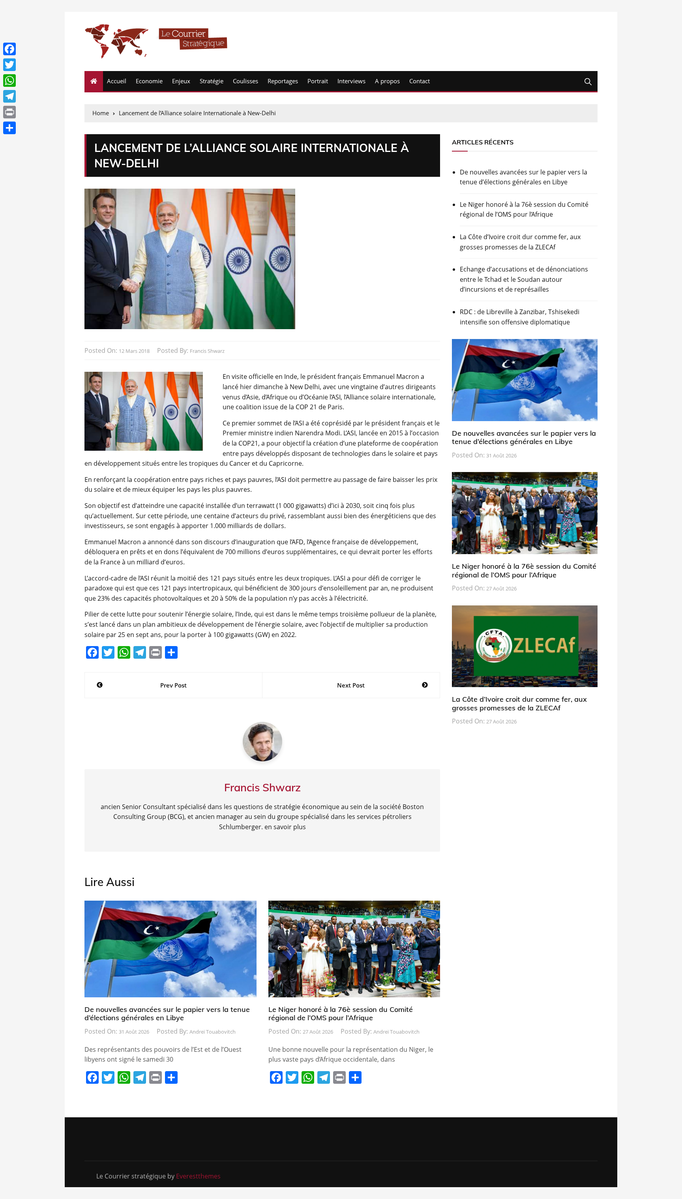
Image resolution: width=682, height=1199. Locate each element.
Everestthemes (198, 1176)
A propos (387, 81)
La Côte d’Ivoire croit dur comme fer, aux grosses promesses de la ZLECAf (520, 241)
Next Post (351, 685)
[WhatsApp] (9, 80)
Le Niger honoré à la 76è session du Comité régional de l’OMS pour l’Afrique (340, 1014)
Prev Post (173, 685)
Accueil (116, 81)
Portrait (317, 81)
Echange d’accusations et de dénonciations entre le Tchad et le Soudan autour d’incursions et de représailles (524, 279)
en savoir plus (285, 826)
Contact (419, 81)
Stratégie (211, 81)
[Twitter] (9, 65)
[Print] (9, 112)
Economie (149, 81)
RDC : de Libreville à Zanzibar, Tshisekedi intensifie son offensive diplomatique (519, 316)
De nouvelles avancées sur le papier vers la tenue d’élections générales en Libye (167, 1014)
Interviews (351, 81)
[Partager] (9, 128)
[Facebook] (9, 49)
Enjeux (181, 81)
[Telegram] (9, 96)
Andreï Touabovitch (212, 1031)
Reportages (283, 81)
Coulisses (245, 81)
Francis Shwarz (207, 350)
